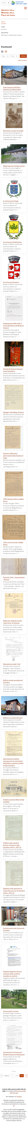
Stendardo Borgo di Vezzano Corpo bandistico (13, 370)
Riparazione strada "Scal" (12, 664)
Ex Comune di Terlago (10, 201)
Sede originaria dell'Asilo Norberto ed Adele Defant (12, 88)
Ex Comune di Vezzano (11, 282)
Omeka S (19, 1096)
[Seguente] (26, 1075)
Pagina (6, 1076)
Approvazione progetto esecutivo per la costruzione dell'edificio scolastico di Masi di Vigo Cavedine (13, 762)
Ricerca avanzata (22, 60)
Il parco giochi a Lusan (11, 1011)
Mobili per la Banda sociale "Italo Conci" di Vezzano (12, 622)
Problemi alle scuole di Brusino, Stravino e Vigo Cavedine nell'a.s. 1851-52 (12, 845)
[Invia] (8, 2)
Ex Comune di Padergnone (12, 242)
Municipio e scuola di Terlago (13, 131)
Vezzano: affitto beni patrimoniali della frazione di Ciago (13, 455)
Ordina (23, 56)
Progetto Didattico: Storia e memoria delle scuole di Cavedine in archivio (12, 973)
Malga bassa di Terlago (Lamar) (14, 166)
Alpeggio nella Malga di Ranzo (13, 412)
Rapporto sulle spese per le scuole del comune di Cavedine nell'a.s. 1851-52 (14, 890)
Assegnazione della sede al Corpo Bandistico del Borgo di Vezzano (13, 325)
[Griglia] (2, 52)
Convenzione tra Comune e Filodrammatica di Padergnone (14, 1053)
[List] (6, 52)
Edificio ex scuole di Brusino (12, 718)
